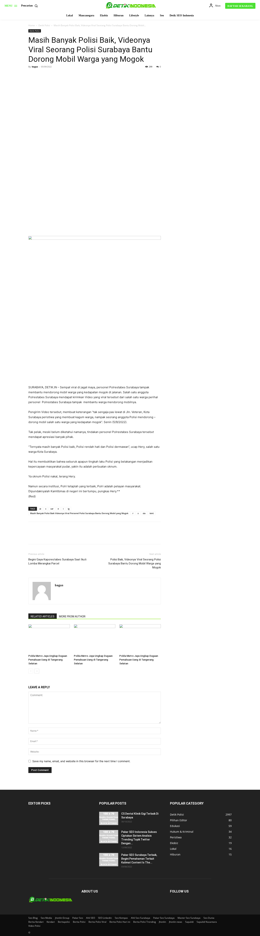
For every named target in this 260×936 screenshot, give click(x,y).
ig (68, 508)
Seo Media (46, 917)
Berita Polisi (79, 921)
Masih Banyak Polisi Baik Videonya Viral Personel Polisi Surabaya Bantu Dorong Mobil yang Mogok (79, 513)
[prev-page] (30, 671)
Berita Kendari (36, 921)
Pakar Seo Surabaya (164, 917)
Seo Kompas (121, 917)
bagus (35, 66)
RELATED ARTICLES (42, 616)
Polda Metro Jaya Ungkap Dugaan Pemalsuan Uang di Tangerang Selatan (47, 659)
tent (152, 513)
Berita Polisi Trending (144, 921)
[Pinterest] (49, 75)
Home (31, 25)
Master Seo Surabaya (189, 917)
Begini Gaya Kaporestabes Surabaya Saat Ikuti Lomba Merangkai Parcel (57, 561)
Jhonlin (162, 921)
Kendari (51, 921)
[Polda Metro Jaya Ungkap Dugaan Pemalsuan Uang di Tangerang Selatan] (49, 638)
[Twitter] (41, 75)
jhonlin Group (62, 917)
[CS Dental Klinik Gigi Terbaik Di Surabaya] (108, 818)
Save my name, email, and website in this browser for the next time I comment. (81, 761)
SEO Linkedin (105, 917)
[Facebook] (32, 75)
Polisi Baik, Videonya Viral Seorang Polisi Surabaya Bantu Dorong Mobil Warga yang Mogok (134, 563)
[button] (30, 6)
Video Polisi (34, 925)
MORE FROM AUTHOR (72, 616)
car (51, 508)
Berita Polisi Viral (97, 921)
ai (40, 508)
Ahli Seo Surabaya (140, 917)
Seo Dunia (208, 917)
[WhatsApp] (58, 75)
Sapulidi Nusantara (207, 921)
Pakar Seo (77, 917)
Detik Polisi (44, 25)
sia (144, 513)
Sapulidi (189, 921)
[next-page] (36, 671)
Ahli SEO (90, 917)
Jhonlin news (175, 921)
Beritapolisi (64, 921)
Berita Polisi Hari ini (119, 921)
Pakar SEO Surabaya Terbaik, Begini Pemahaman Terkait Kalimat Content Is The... (139, 858)
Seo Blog (33, 917)
